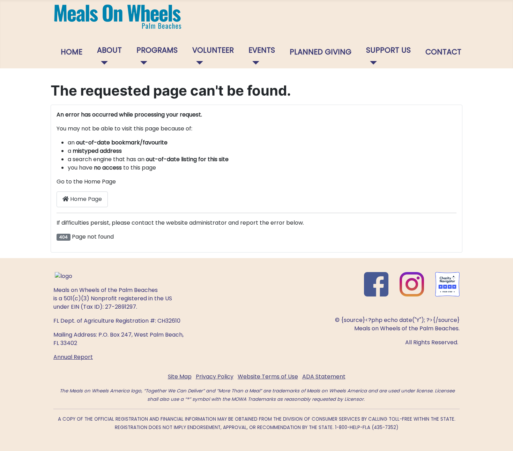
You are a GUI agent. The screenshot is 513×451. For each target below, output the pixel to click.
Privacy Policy (214, 377)
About (109, 50)
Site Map (180, 377)
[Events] (253, 62)
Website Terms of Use (268, 377)
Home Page (85, 199)
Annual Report (73, 357)
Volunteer (213, 50)
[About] (102, 62)
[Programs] (141, 62)
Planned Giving (320, 52)
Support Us (388, 50)
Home (71, 52)
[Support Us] (371, 62)
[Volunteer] (197, 62)
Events (261, 50)
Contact (443, 52)
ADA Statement (323, 377)
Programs (157, 50)
